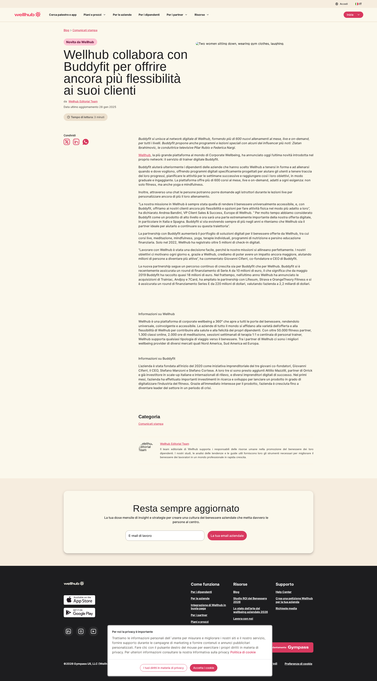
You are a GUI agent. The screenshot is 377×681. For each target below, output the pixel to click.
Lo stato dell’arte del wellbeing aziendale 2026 (250, 610)
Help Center (284, 591)
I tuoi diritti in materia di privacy (163, 667)
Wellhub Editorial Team (83, 101)
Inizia (350, 14)
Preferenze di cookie (298, 663)
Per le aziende (122, 14)
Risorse (200, 14)
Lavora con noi (243, 618)
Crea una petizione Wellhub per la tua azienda (294, 600)
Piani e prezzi (93, 14)
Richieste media (286, 608)
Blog (66, 30)
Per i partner (175, 14)
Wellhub (144, 155)
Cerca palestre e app (63, 14)
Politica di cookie (243, 652)
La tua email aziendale (227, 536)
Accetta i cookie (203, 667)
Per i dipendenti (149, 14)
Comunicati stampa (150, 423)
